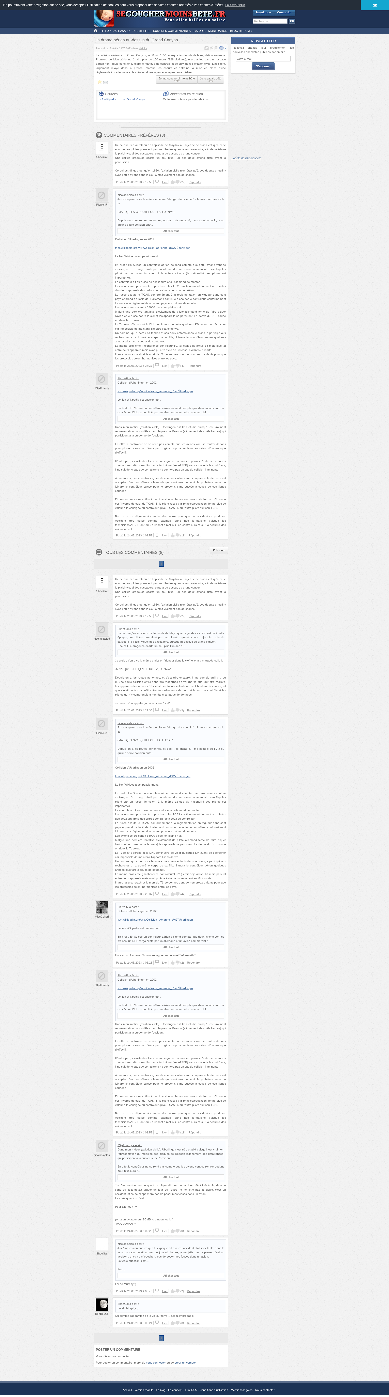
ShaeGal (101, 157)
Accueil (127, 1390)
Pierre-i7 (101, 204)
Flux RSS (191, 1390)
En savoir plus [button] (235, 5)
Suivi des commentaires (172, 30)
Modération (217, 30)
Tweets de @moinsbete (246, 158)
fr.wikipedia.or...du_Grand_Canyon (124, 99)
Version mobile (144, 1390)
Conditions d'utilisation (214, 1390)
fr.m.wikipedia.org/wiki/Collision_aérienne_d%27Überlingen (152, 247)
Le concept (175, 1390)
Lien (165, 182)
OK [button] (375, 5)
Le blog (161, 1390)
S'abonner (218, 550)
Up (173, 182)
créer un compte (185, 1362)
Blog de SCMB (241, 30)
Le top (105, 30)
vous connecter (156, 1362)
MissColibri (102, 916)
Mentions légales (241, 1390)
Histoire (143, 48)
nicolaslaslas (126, 194)
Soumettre (141, 30)
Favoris (199, 30)
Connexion (284, 12)
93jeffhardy (102, 388)
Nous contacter (265, 1390)
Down (177, 182)
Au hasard (121, 30)
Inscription (263, 12)
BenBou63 (101, 1313)
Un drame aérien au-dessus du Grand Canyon (136, 40)
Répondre (195, 182)
